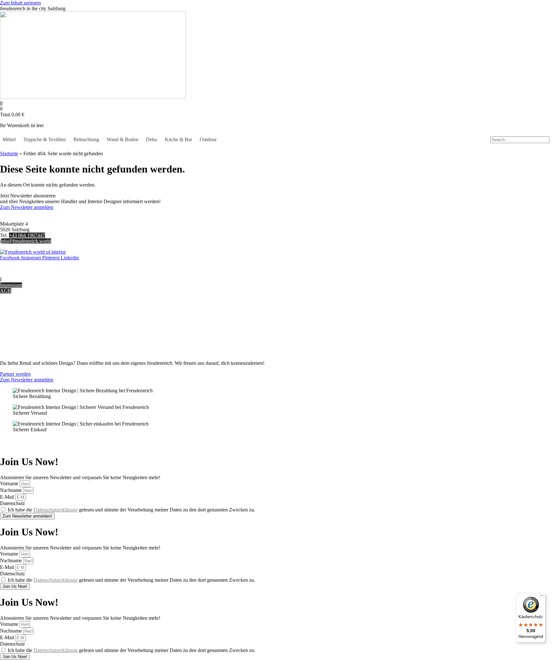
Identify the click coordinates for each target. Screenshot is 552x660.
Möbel (9, 139)
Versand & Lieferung (21, 318)
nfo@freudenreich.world (26, 241)
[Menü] (542, 597)
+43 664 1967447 (27, 235)
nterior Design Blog (22, 279)
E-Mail (7, 497)
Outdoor (208, 139)
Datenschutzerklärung (56, 509)
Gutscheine (11, 312)
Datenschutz (12, 341)
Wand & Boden (122, 139)
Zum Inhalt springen (20, 2)
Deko (151, 139)
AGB (5, 291)
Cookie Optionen (17, 335)
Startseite (9, 153)
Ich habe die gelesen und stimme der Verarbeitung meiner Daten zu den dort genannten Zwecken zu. (131, 509)
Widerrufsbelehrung (20, 330)
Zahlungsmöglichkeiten (23, 324)
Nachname (11, 490)
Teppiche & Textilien (44, 139)
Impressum (11, 285)
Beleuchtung (86, 139)
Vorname (9, 483)
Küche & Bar (178, 139)
